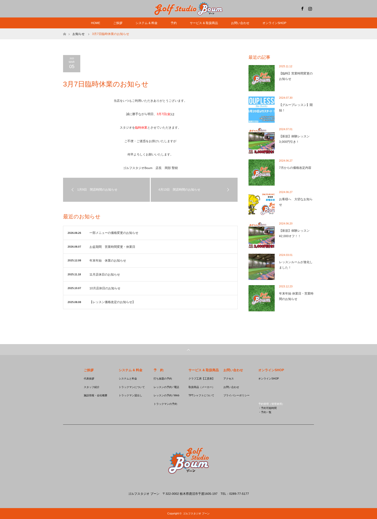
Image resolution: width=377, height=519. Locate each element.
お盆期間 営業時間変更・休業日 (112, 246)
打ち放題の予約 (163, 378)
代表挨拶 (89, 378)
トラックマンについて (132, 387)
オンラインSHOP (274, 23)
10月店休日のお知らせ (104, 288)
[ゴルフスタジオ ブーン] (188, 485)
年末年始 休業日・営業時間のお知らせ (296, 296)
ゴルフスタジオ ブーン (196, 513)
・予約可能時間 (267, 408)
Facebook (302, 8)
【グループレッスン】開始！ (296, 107)
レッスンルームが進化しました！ (296, 264)
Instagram (309, 8)
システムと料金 (128, 378)
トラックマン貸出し (130, 395)
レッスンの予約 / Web (166, 395)
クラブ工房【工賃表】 (201, 378)
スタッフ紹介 (91, 387)
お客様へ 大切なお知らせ (296, 201)
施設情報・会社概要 (95, 395)
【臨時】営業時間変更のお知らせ (296, 76)
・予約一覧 (264, 412)
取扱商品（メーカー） (201, 387)
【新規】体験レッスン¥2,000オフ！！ (294, 233)
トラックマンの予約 (165, 403)
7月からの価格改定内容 (295, 167)
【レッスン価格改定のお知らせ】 (112, 302)
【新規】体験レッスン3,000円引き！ (294, 138)
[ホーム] (64, 30)
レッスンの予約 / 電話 (166, 387)
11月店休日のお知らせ (104, 274)
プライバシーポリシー (236, 395)
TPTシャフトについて (201, 395)
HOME (95, 23)
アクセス (228, 378)
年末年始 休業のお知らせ (107, 260)
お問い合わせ (231, 387)
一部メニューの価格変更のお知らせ (113, 232)
